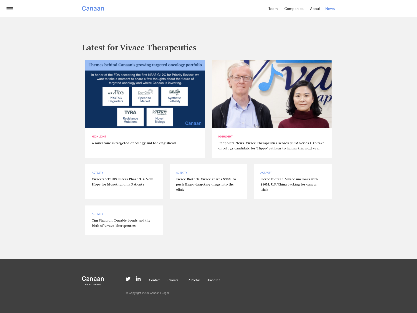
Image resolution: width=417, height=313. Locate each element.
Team (273, 9)
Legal (165, 293)
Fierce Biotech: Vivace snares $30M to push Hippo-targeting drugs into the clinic (206, 185)
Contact (155, 280)
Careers (173, 280)
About (315, 9)
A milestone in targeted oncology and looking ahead (134, 143)
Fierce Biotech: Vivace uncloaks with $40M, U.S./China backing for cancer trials (289, 185)
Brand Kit (213, 280)
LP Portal (192, 280)
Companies (294, 9)
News (330, 9)
